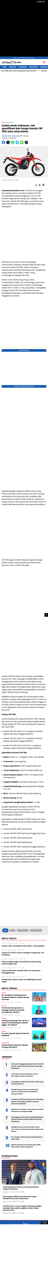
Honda (12, 930)
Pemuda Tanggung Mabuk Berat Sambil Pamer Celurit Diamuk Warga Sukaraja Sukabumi (27, 1066)
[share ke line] (22, 144)
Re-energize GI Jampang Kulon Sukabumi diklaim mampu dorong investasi (15, 997)
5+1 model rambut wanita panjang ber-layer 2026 (27, 1138)
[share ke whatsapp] (13, 144)
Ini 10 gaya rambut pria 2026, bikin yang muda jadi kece (27, 1083)
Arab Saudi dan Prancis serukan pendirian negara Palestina (21, 1188)
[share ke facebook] (4, 144)
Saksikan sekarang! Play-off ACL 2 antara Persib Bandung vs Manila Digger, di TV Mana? (15, 1023)
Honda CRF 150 (22, 930)
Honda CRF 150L (36, 930)
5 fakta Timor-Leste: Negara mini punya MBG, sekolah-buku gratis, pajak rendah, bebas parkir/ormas (22, 1208)
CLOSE (44, 1223)
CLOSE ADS (41, 1)
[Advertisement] (24, 30)
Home (4, 67)
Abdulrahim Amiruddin (11, 136)
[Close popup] (46, 615)
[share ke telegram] (17, 144)
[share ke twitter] (8, 144)
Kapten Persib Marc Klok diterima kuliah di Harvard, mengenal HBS (27, 1110)
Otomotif (10, 122)
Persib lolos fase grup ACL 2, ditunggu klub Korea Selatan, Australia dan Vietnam (13, 1010)
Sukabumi (23, 67)
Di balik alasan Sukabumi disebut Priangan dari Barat (15, 1046)
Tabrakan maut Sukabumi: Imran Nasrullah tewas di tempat (24, 1075)
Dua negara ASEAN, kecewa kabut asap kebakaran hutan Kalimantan (19, 1197)
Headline (12, 67)
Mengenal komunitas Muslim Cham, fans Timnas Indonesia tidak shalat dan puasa (27, 1129)
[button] (36, 185)
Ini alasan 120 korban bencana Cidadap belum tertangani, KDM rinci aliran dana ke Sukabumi (27, 1101)
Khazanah (33, 67)
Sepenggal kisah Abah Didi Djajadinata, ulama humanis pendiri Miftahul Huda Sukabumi (27, 1119)
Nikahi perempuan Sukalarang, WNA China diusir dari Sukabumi (26, 1146)
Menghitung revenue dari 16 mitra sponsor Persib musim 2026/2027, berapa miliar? (24, 1091)
